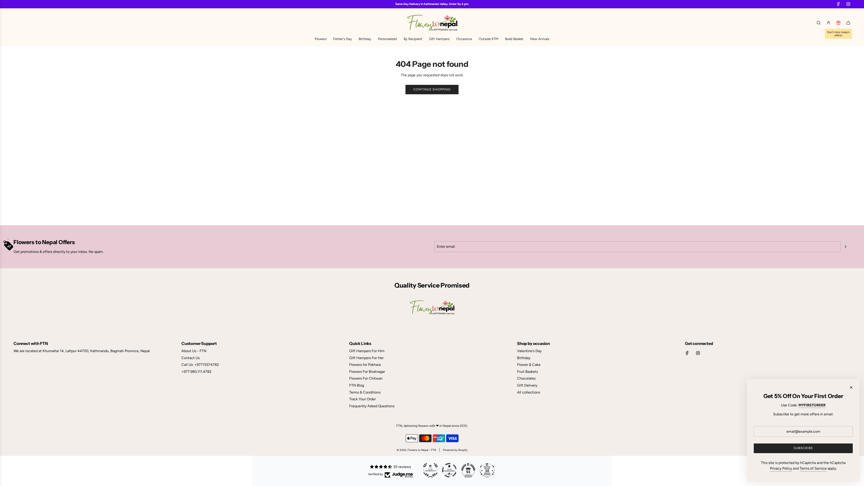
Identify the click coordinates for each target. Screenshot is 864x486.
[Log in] (828, 23)
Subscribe (803, 448)
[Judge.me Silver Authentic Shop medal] (430, 470)
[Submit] (845, 247)
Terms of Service (813, 468)
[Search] (819, 23)
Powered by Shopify (455, 450)
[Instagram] (848, 4)
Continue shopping (432, 89)
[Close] (851, 387)
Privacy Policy (781, 468)
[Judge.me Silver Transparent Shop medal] (449, 470)
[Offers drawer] (838, 23)
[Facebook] (838, 4)
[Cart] (848, 23)
